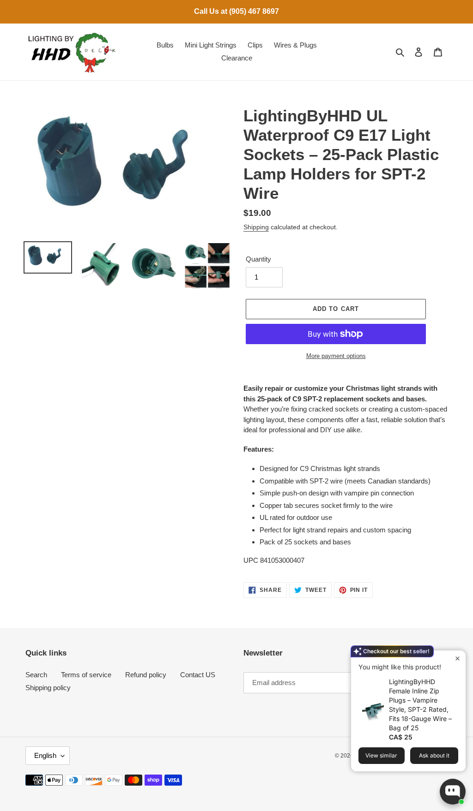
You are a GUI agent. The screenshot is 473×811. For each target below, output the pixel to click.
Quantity (258, 259)
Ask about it (434, 755)
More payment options (336, 355)
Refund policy (145, 675)
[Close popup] (457, 658)
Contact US (197, 675)
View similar (381, 755)
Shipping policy (48, 688)
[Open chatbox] (453, 792)
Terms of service (86, 675)
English (45, 755)
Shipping (256, 227)
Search (36, 675)
